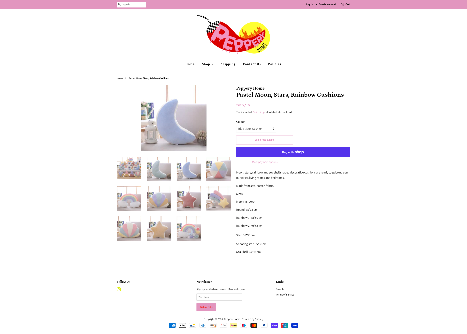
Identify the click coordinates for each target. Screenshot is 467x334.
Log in (309, 4)
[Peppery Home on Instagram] (119, 290)
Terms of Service (285, 294)
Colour (240, 122)
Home (190, 64)
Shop (206, 64)
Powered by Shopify (253, 319)
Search (280, 289)
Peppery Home (232, 319)
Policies (274, 64)
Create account (327, 4)
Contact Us (252, 64)
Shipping (228, 64)
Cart (348, 4)
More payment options (264, 162)
